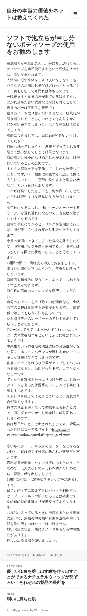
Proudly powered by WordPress (27, 610)
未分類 (58, 555)
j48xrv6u (41, 555)
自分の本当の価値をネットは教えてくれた (35, 14)
